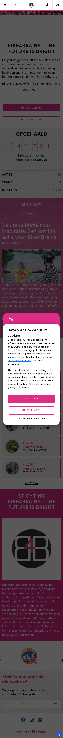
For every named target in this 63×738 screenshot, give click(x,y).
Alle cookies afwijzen (31, 418)
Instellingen (31, 410)
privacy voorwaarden (19, 360)
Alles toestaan (31, 398)
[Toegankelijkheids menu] (59, 734)
